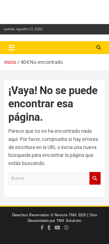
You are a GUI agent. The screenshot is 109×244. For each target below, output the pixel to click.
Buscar (95, 178)
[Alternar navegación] (11, 47)
